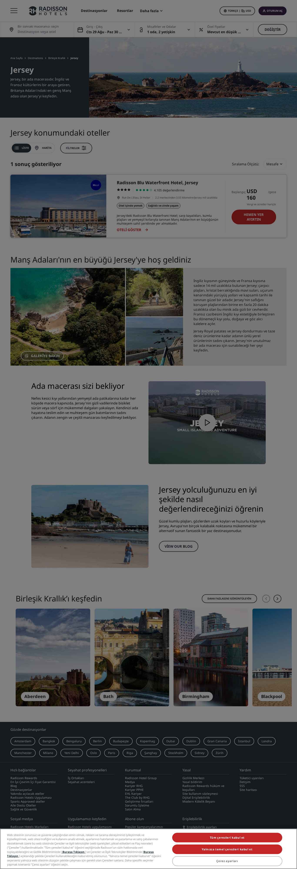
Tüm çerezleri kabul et (227, 837)
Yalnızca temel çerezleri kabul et (227, 849)
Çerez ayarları (227, 861)
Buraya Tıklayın (73, 852)
